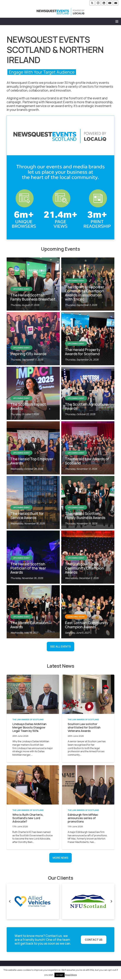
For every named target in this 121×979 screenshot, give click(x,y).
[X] (92, 3)
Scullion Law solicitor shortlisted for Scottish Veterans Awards (84, 727)
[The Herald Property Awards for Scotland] (87, 338)
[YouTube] (109, 3)
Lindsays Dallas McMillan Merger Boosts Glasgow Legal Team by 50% (29, 727)
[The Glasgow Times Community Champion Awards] (87, 557)
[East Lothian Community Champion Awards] (87, 611)
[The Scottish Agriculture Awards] (87, 393)
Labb (70, 972)
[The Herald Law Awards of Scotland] (87, 447)
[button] (117, 21)
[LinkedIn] (104, 3)
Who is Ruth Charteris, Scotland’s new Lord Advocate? (28, 818)
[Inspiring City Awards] (33, 338)
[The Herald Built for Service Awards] (33, 502)
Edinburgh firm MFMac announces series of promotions (83, 818)
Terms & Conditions (68, 968)
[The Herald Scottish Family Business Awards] (87, 502)
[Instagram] (98, 3)
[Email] (115, 3)
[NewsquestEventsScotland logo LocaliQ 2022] (60, 11)
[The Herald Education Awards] (33, 611)
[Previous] (9, 901)
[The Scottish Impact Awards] (33, 393)
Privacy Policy (91, 968)
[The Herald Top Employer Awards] (33, 447)
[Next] (111, 901)
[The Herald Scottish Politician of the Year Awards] (33, 557)
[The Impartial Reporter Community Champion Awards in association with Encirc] (87, 284)
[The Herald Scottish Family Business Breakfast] (33, 284)
